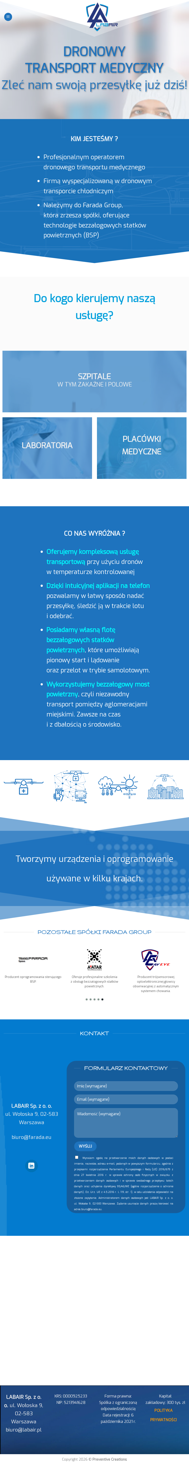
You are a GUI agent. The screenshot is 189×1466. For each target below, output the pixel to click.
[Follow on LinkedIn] (31, 1166)
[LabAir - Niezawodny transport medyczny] (94, 16)
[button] (87, 999)
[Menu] (8, 17)
